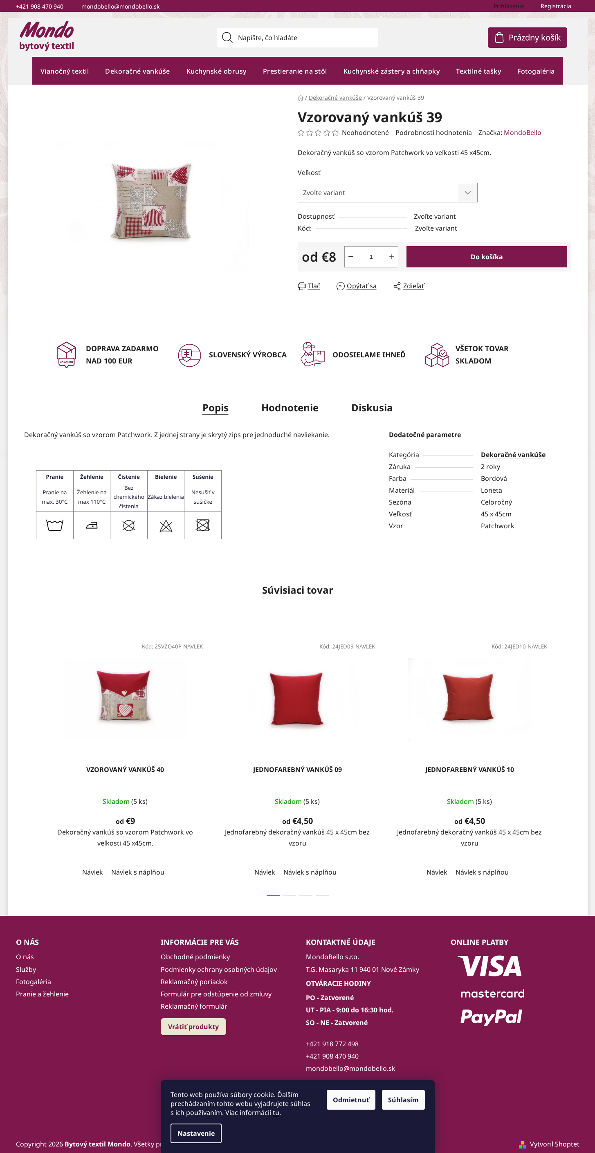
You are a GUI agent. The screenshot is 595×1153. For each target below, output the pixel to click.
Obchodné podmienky (195, 956)
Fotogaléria (33, 981)
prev (30, 764)
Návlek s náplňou (137, 872)
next (564, 764)
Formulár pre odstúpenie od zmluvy (216, 993)
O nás (25, 956)
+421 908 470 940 (39, 6)
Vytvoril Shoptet (554, 1144)
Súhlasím (403, 1099)
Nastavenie (196, 1133)
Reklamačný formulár (194, 1006)
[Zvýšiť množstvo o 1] (392, 257)
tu (276, 1112)
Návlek (92, 872)
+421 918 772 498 (332, 1043)
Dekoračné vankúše (513, 454)
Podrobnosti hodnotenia (433, 132)
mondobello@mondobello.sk (120, 6)
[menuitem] (64, 71)
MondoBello (522, 132)
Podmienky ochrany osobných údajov (219, 969)
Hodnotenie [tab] (290, 407)
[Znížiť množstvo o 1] (351, 257)
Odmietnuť (351, 1099)
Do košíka (487, 256)
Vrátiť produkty (193, 1026)
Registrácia (556, 6)
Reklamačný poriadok (194, 981)
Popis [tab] (215, 407)
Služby (26, 969)
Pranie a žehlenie (42, 993)
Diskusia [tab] (372, 407)
